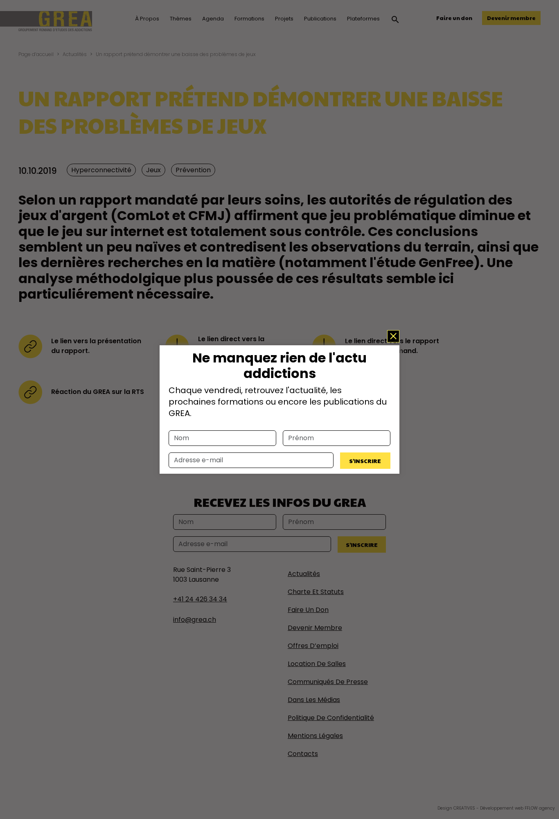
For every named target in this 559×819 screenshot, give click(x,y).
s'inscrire (365, 461)
